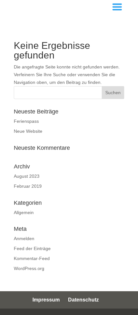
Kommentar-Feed (32, 258)
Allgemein (24, 212)
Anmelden (24, 238)
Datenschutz (83, 299)
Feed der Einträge (32, 248)
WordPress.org (29, 268)
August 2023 (26, 176)
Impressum (46, 299)
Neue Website (28, 131)
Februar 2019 (28, 186)
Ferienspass (26, 121)
